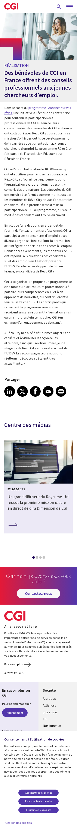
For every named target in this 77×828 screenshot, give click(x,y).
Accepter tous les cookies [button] (38, 792)
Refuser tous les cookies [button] (38, 809)
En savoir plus (13, 664)
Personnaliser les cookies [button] (38, 801)
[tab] (33, 558)
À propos (49, 698)
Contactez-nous (38, 593)
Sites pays (50, 712)
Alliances (49, 705)
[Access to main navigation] (69, 7)
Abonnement (15, 713)
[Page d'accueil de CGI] (11, 6)
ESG (46, 719)
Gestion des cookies (18, 823)
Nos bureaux (52, 726)
